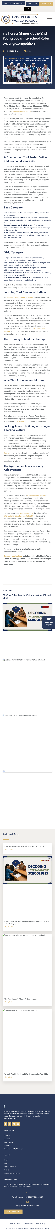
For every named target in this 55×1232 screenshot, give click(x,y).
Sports (6, 453)
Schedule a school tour (13, 556)
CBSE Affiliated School (36, 495)
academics (21, 421)
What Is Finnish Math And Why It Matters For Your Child (26, 1074)
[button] (50, 19)
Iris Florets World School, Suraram (19, 297)
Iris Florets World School (21, 111)
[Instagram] (9, 1124)
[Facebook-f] (5, 1124)
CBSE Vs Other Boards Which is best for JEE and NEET (25, 846)
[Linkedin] (14, 1124)
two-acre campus (26, 513)
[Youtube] (18, 1124)
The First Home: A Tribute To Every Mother (20, 999)
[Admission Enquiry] (48, 619)
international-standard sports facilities (19, 516)
